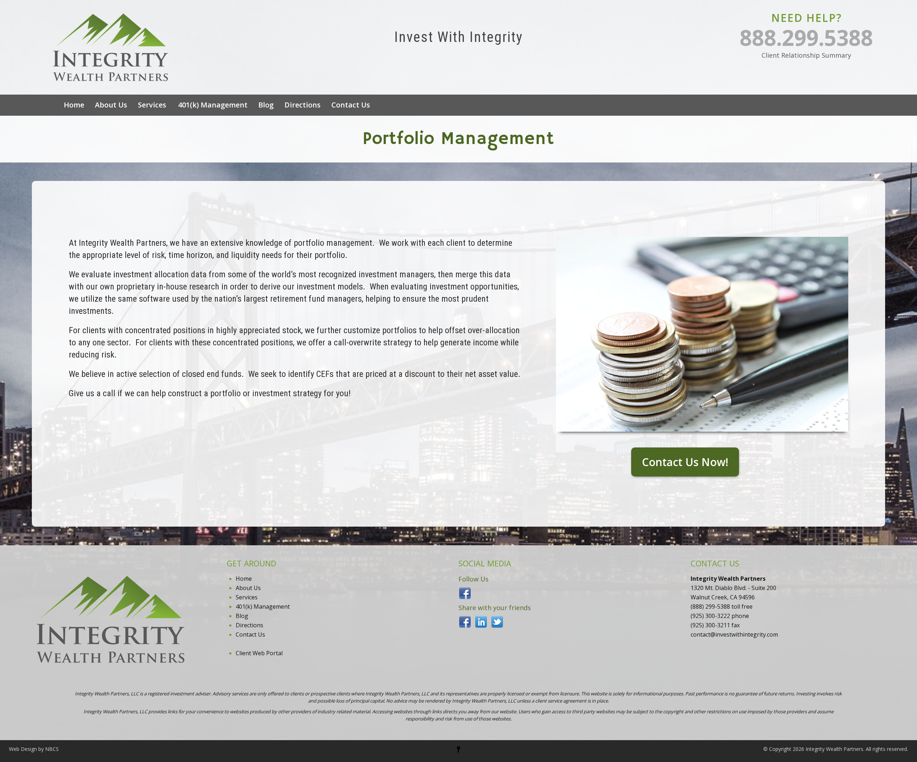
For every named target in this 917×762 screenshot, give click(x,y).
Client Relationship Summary (806, 55)
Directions (302, 105)
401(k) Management (213, 105)
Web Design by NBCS (34, 749)
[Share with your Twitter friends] (497, 621)
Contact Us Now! (685, 462)
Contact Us (350, 105)
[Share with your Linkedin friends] (481, 621)
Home (74, 105)
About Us (111, 105)
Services (152, 105)
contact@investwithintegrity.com (734, 634)
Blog (266, 105)
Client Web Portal (259, 653)
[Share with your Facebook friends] (464, 621)
